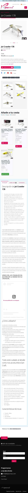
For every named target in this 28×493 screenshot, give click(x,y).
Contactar (24, 491)
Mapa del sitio (18, 491)
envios (3, 114)
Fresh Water (4, 479)
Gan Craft (8, 48)
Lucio (9, 77)
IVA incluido (13, 114)
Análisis (3, 50)
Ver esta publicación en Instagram (11, 300)
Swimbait (17, 77)
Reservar (6, 174)
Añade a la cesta (7, 67)
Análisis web (13, 182)
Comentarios (22, 182)
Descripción (17, 67)
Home (2, 12)
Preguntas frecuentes (10, 491)
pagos (7, 114)
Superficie (7, 12)
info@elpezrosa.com (9, 474)
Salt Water (3, 476)
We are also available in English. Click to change (13, 0)
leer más (11, 64)
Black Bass (5, 77)
